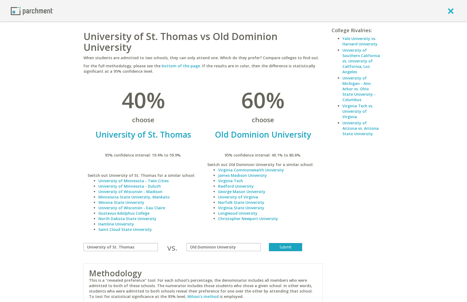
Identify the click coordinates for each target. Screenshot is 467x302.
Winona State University (121, 202)
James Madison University (242, 175)
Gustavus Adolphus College (123, 213)
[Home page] (32, 10)
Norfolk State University (241, 202)
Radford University (236, 186)
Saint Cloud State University (125, 229)
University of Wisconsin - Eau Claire (131, 207)
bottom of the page (181, 65)
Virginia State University (241, 207)
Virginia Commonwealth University (251, 169)
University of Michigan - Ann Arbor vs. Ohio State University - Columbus (359, 88)
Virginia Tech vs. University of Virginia (357, 111)
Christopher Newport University (248, 218)
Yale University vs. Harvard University (360, 41)
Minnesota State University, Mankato (134, 197)
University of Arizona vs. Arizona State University (360, 128)
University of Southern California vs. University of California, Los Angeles (361, 61)
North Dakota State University (127, 218)
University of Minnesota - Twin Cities (133, 180)
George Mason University (241, 191)
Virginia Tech (230, 180)
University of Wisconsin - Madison (130, 191)
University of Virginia (238, 197)
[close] (450, 11)
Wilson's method (203, 296)
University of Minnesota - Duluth (129, 186)
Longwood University (238, 213)
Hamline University (116, 224)
